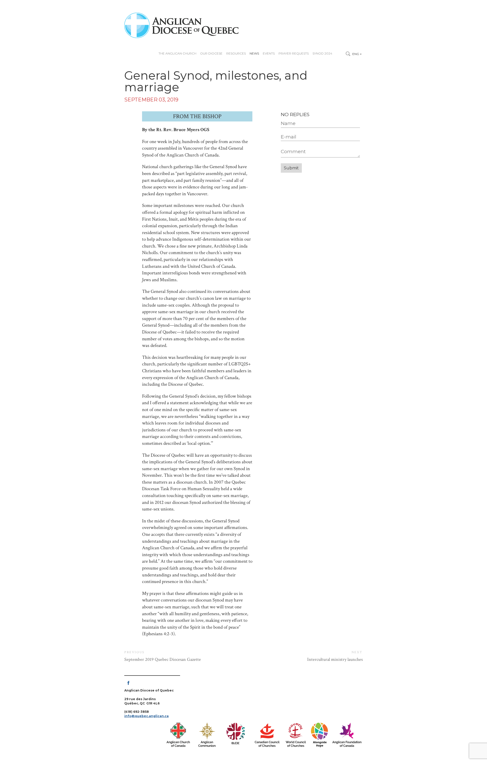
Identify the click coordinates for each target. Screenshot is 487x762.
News (254, 53)
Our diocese (211, 53)
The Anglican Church (177, 53)
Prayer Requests (294, 53)
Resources (236, 53)
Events (269, 53)
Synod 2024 (322, 53)
